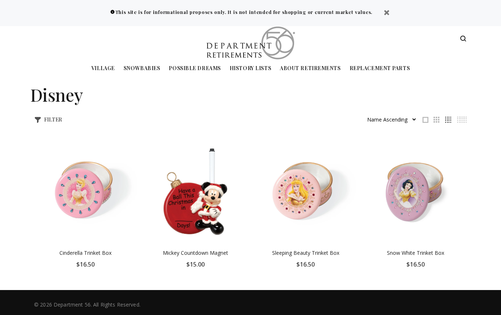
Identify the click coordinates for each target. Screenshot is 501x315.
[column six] (462, 120)
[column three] (436, 120)
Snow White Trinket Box (415, 252)
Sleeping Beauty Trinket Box (305, 252)
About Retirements (310, 68)
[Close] (386, 13)
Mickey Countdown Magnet (195, 252)
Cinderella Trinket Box (85, 252)
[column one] (425, 120)
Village (103, 68)
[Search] (463, 39)
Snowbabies (142, 68)
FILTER (53, 119)
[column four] (448, 120)
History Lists (250, 68)
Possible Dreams (194, 68)
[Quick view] (124, 152)
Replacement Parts (380, 68)
